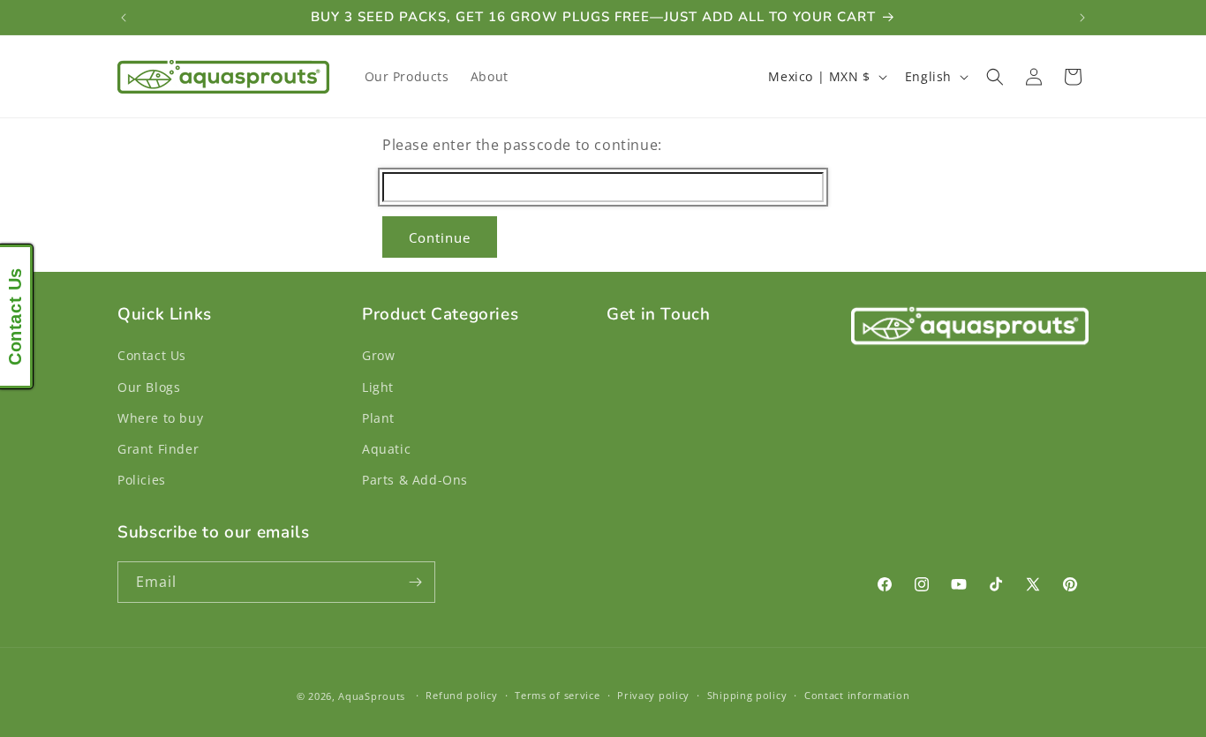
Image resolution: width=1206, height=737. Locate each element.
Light (378, 387)
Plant (378, 418)
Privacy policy (653, 695)
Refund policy (461, 695)
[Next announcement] (1082, 17)
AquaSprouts (371, 696)
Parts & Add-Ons (415, 479)
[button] (995, 76)
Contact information (856, 695)
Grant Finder (158, 448)
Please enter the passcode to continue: (522, 144)
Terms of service (557, 695)
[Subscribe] (415, 582)
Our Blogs (148, 387)
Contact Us (151, 355)
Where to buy (160, 418)
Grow (378, 355)
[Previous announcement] (123, 17)
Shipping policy (747, 695)
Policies (141, 479)
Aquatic (386, 448)
